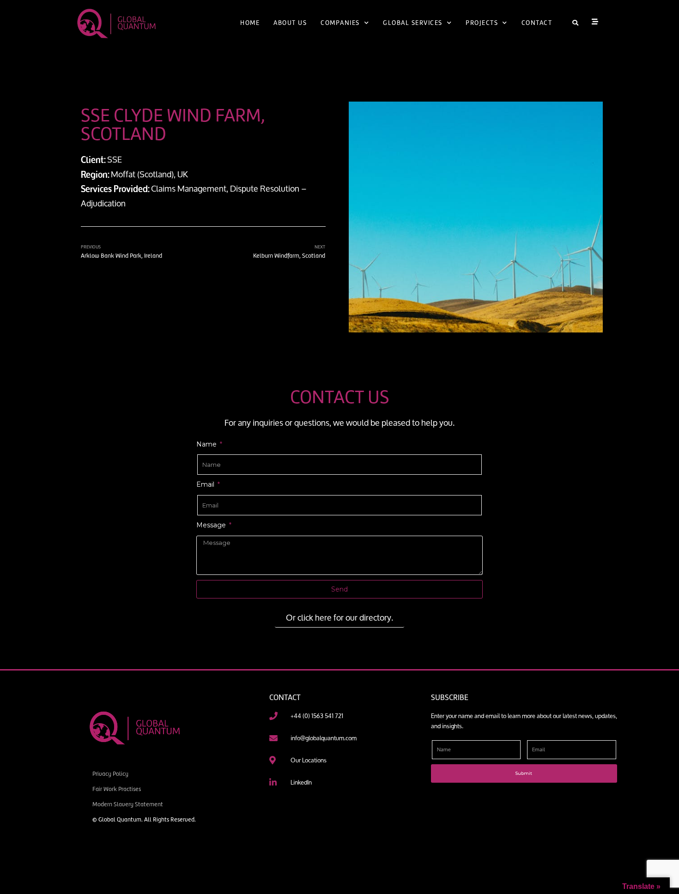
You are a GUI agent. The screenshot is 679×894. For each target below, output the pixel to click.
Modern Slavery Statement (127, 804)
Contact (536, 23)
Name (207, 444)
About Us (290, 23)
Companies (340, 23)
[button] (575, 23)
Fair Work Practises (116, 789)
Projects (482, 23)
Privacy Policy (110, 774)
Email (206, 484)
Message (212, 525)
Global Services (413, 23)
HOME (250, 23)
